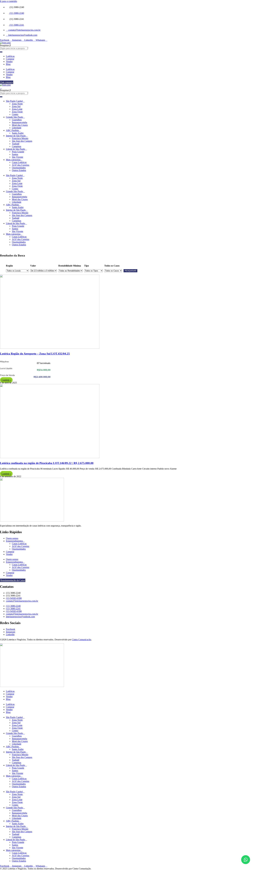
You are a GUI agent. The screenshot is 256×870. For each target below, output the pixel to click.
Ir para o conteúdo (8, 1)
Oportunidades (19, 167)
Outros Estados (19, 170)
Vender (9, 61)
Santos (15, 154)
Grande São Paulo (14, 117)
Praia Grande (18, 151)
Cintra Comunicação (81, 639)
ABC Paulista (12, 130)
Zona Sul (16, 106)
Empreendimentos (14, 541)
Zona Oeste (17, 111)
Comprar (10, 59)
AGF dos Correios (20, 165)
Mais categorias (13, 159)
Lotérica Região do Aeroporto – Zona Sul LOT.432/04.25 (35, 353)
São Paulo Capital (14, 101)
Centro (15, 114)
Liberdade (16, 127)
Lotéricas (10, 56)
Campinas (16, 146)
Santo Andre (18, 133)
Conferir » (6, 380)
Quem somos (12, 538)
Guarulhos (17, 119)
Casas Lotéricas (19, 162)
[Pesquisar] (1, 96)
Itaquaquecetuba (19, 122)
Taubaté (15, 143)
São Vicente (17, 157)
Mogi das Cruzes (20, 125)
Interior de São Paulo (16, 135)
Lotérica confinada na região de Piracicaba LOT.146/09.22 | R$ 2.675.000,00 (46, 463)
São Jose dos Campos (22, 141)
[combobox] (13, 48)
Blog (8, 64)
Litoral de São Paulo (15, 149)
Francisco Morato (20, 138)
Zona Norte (17, 103)
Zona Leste (17, 109)
